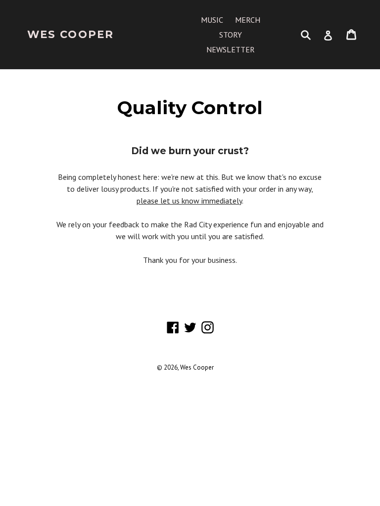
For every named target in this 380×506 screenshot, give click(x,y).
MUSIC (212, 20)
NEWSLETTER (230, 49)
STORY (230, 35)
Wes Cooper (70, 34)
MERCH (247, 20)
